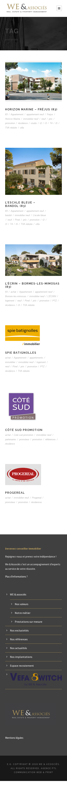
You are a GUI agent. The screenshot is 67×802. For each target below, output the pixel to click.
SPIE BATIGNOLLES (20, 352)
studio (34, 123)
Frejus (50, 114)
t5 (56, 123)
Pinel (17, 219)
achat (13, 292)
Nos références (19, 639)
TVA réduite (11, 127)
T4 (51, 123)
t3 (46, 123)
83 (6, 114)
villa (22, 127)
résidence (23, 123)
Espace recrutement (22, 665)
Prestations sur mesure (28, 621)
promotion (10, 123)
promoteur (24, 439)
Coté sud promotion (23, 435)
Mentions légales (14, 737)
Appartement (17, 114)
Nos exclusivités (19, 630)
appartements (36, 357)
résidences (36, 502)
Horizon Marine (12, 119)
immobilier (10, 362)
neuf (43, 119)
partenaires (10, 439)
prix (50, 119)
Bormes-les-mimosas (15, 296)
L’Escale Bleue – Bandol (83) (20, 204)
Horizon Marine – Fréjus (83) (31, 109)
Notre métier (22, 613)
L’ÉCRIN (52, 296)
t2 (41, 123)
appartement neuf (35, 114)
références (50, 439)
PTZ (54, 300)
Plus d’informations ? (16, 576)
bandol (8, 215)
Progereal (15, 492)
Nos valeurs (21, 604)
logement (9, 300)
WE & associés (18, 594)
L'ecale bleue (39, 215)
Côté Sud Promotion (24, 430)
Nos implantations (21, 657)
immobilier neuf (30, 119)
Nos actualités (18, 648)
